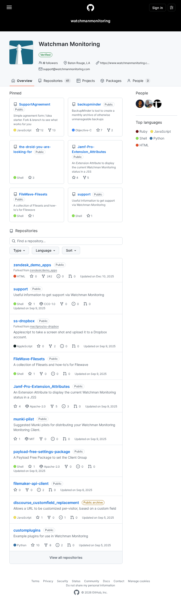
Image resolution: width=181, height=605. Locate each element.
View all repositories (65, 557)
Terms (35, 581)
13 (54, 130)
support (20, 289)
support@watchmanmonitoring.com (66, 69)
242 (49, 276)
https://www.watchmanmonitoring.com (125, 63)
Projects (88, 81)
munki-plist (23, 419)
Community (91, 581)
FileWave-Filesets (29, 358)
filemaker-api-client (31, 483)
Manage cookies (139, 581)
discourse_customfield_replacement (46, 502)
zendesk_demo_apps (32, 264)
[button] (19, 250)
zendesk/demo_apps (43, 270)
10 (38, 545)
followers (50, 63)
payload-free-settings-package (41, 451)
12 (41, 130)
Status (76, 581)
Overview (24, 81)
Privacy (48, 581)
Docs (106, 581)
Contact (119, 581)
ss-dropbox (24, 320)
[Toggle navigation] (9, 7)
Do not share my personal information (90, 585)
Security (62, 581)
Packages (113, 81)
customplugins (27, 530)
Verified (45, 54)
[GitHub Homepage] (76, 592)
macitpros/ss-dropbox (44, 326)
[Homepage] (90, 7)
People (141, 81)
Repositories (56, 81)
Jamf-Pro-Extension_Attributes (41, 386)
